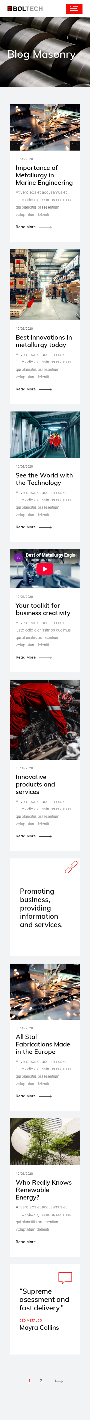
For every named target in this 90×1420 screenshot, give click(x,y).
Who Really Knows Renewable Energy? (44, 1189)
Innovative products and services (35, 784)
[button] (75, 146)
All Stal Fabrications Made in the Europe (43, 1044)
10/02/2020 (24, 159)
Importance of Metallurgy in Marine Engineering (44, 175)
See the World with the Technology (44, 478)
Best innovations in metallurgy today (44, 340)
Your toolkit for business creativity (43, 609)
